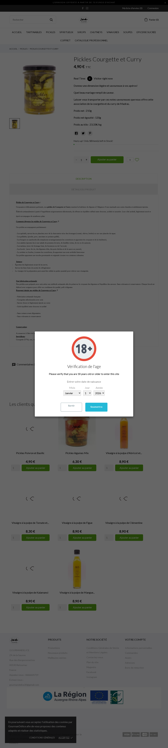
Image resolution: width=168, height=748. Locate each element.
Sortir (71, 405)
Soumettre (96, 406)
